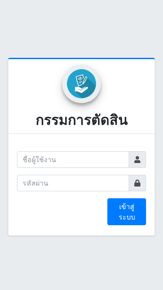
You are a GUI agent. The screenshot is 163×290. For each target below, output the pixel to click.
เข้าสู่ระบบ (127, 211)
